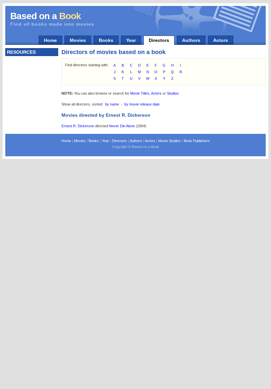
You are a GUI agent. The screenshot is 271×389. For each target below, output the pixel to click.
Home (50, 40)
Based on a (45, 16)
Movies (78, 40)
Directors (159, 40)
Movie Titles (139, 93)
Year (131, 40)
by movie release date (142, 104)
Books (106, 40)
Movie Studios (169, 141)
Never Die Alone (122, 126)
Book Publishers (197, 141)
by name (112, 104)
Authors (191, 40)
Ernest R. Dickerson (77, 126)
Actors (220, 40)
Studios (173, 93)
